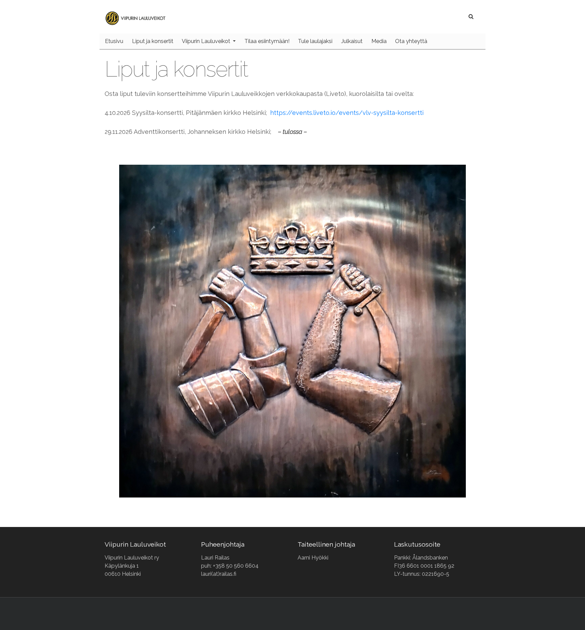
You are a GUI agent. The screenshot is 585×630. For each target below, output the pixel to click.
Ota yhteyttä (411, 41)
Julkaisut (352, 41)
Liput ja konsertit (152, 41)
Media (379, 41)
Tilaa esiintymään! (266, 41)
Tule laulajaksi (315, 41)
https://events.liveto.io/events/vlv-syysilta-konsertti (347, 112)
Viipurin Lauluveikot (207, 41)
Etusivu (114, 41)
